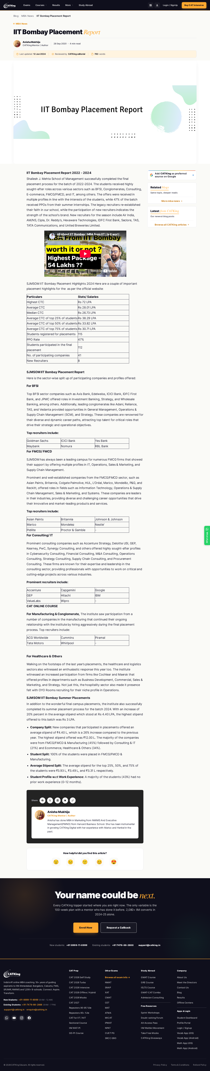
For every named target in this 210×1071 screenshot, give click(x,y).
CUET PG (110, 1033)
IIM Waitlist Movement (152, 1028)
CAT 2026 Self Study (80, 977)
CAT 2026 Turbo (77, 982)
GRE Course (147, 982)
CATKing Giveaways (151, 1038)
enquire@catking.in (37, 1009)
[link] (12, 973)
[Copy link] (73, 800)
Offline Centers (185, 1002)
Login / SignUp (170, 5)
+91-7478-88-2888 (32, 1004)
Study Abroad (86, 5)
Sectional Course (78, 1023)
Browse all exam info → (117, 977)
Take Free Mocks (150, 1033)
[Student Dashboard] (150, 5)
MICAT (108, 1017)
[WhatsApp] (7, 1018)
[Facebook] (29, 1018)
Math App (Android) (187, 1048)
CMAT (108, 997)
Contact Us (183, 987)
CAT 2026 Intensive (79, 987)
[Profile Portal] (157, 5)
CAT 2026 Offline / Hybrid (82, 992)
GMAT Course (148, 977)
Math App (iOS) (185, 1043)
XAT (107, 992)
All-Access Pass (149, 1023)
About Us (182, 977)
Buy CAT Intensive (194, 5)
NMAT (108, 982)
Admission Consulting (152, 997)
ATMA (108, 1013)
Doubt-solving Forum (152, 1017)
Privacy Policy (160, 1065)
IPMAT (108, 1023)
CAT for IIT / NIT (77, 1017)
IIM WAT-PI (75, 1028)
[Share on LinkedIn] (58, 800)
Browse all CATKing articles (171, 224)
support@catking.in (14, 1009)
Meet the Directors (187, 982)
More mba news (170, 201)
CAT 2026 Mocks (78, 997)
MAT (107, 1007)
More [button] (68, 5)
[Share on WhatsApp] (65, 800)
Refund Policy (199, 1065)
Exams (26, 5)
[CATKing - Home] (9, 5)
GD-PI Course (76, 1033)
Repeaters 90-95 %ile (80, 1007)
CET (107, 1002)
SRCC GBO (110, 1038)
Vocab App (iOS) (185, 1033)
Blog (16, 15)
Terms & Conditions (180, 1065)
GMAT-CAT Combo (151, 992)
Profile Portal (183, 1023)
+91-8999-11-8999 (28, 999)
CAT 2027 (74, 1002)
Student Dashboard (187, 1017)
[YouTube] (14, 1018)
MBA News (27, 15)
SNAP (108, 987)
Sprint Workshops (150, 1012)
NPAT (108, 1028)
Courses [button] (39, 5)
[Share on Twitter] (50, 800)
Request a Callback (119, 927)
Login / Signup (184, 1028)
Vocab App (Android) (188, 1038)
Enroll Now (85, 927)
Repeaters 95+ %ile (79, 1013)
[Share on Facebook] (42, 800)
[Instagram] (22, 1018)
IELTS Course (148, 987)
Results (56, 5)
